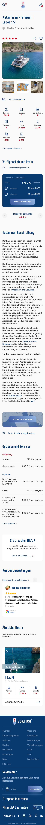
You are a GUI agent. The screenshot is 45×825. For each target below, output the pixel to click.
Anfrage (6, 740)
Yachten (6, 731)
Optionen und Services (23, 290)
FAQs (29, 750)
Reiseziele (7, 750)
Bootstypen (8, 755)
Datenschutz (33, 759)
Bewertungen (33, 740)
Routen (5, 745)
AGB (29, 755)
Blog (4, 759)
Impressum (32, 736)
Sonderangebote (10, 736)
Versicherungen (35, 745)
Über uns (31, 731)
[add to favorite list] (6, 651)
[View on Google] (7, 587)
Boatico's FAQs (15, 396)
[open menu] (4, 5)
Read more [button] (9, 606)
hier (32, 401)
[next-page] (35, 580)
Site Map (6, 764)
